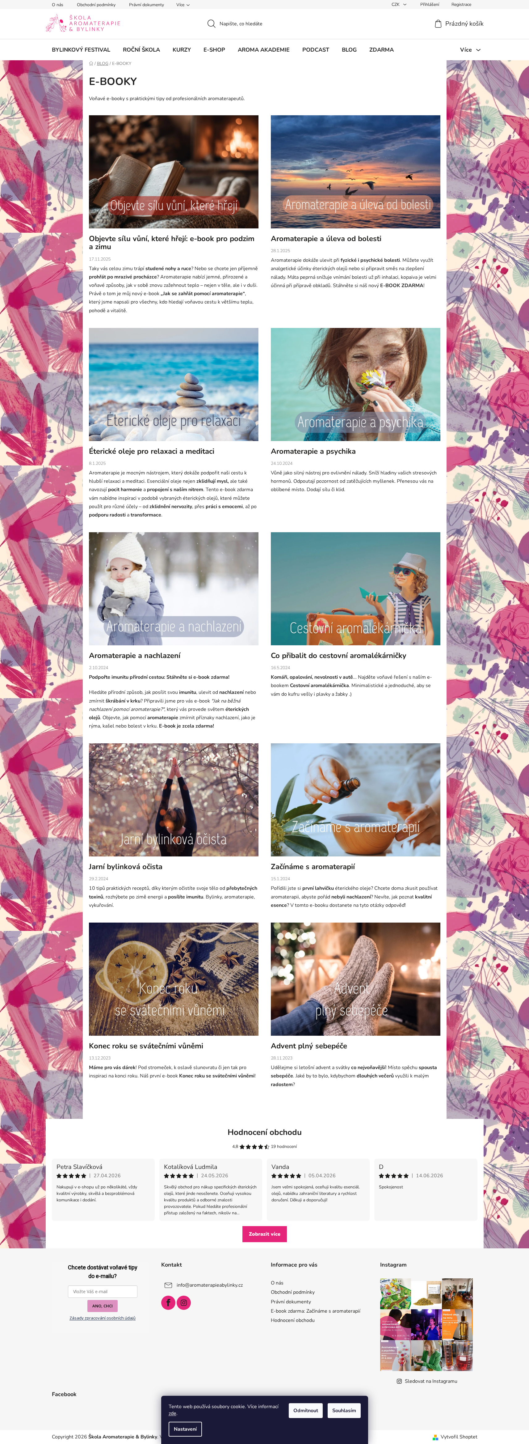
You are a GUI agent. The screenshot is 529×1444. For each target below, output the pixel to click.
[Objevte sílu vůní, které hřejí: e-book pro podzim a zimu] (173, 175)
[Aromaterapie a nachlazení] (173, 592)
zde (172, 1413)
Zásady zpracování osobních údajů (102, 1318)
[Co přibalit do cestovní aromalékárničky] (355, 592)
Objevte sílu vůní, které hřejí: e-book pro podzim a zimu (171, 243)
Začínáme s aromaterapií (313, 867)
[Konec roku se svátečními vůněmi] (173, 982)
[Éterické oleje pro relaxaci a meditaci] (173, 387)
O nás (57, 5)
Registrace (461, 4)
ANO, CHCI (102, 1306)
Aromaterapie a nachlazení (134, 655)
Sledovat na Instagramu (431, 1381)
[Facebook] (168, 1303)
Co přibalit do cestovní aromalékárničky (338, 655)
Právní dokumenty (146, 5)
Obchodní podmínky (96, 5)
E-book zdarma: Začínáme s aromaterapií (315, 1311)
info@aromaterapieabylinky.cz (210, 1285)
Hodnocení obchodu (265, 1132)
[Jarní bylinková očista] (173, 803)
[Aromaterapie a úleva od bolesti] (355, 175)
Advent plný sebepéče (309, 1046)
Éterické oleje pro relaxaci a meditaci (151, 451)
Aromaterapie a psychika (313, 451)
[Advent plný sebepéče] (355, 982)
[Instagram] (184, 1303)
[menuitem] (81, 49)
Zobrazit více (264, 1234)
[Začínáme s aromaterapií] (355, 803)
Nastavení (185, 1429)
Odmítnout (305, 1410)
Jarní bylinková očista (125, 867)
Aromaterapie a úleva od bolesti (326, 239)
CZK (396, 4)
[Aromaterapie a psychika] (355, 387)
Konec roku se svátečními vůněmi (146, 1046)
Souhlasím (344, 1410)
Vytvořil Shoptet (459, 1436)
